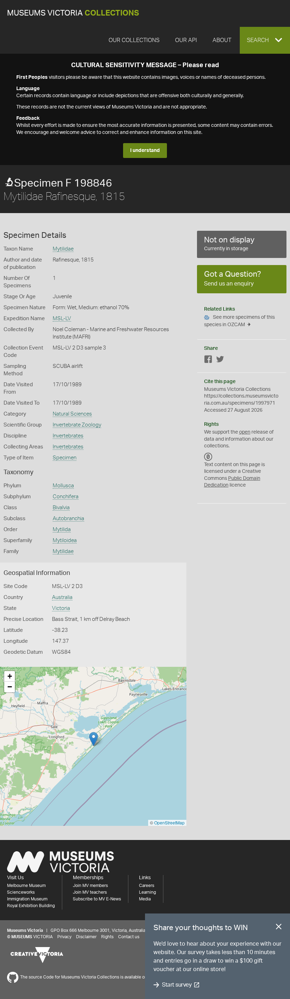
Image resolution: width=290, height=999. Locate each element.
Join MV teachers (90, 892)
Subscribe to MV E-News (97, 899)
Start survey (176, 985)
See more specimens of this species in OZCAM (239, 321)
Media (145, 899)
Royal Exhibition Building (31, 906)
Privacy (64, 937)
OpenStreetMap (169, 822)
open (244, 432)
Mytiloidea (65, 540)
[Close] (279, 928)
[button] (265, 40)
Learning (147, 892)
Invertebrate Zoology (77, 425)
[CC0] (208, 456)
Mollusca (63, 485)
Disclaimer (86, 937)
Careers (146, 885)
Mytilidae (63, 249)
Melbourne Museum (26, 885)
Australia (62, 597)
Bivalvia (61, 507)
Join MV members (90, 885)
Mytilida (62, 529)
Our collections (134, 40)
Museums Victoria (73, 13)
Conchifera (66, 496)
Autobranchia (68, 518)
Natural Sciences (72, 414)
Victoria (61, 608)
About (222, 40)
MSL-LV (62, 318)
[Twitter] (220, 360)
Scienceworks (21, 892)
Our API (186, 40)
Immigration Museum (27, 899)
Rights (107, 937)
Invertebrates (68, 436)
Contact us (128, 937)
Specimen (64, 457)
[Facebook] (208, 360)
